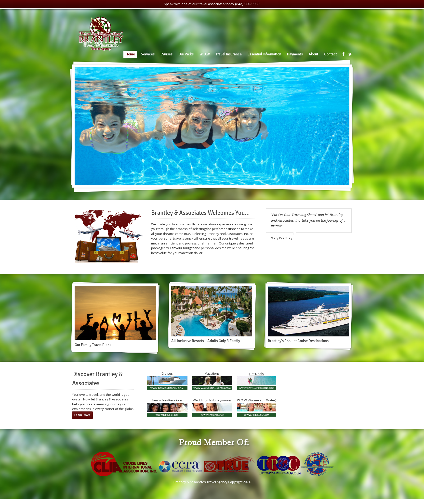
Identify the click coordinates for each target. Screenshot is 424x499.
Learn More (82, 415)
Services (148, 54)
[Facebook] (343, 54)
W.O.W (204, 54)
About (313, 54)
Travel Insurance (229, 54)
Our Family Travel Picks (93, 344)
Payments (295, 54)
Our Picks (186, 54)
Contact (330, 54)
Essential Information (264, 54)
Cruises (166, 54)
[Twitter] (350, 54)
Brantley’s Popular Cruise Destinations (298, 340)
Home (130, 54)
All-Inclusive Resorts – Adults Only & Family (205, 340)
